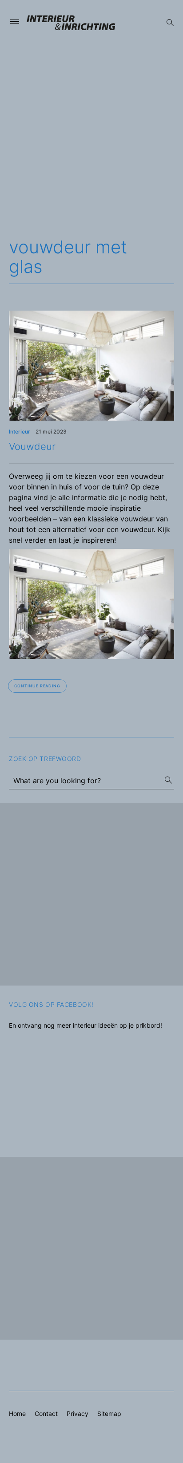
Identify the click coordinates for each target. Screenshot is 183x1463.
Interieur (19, 431)
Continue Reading (37, 685)
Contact (46, 1413)
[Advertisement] (91, 137)
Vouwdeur (32, 446)
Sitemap (109, 1413)
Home (17, 1413)
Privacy (77, 1413)
